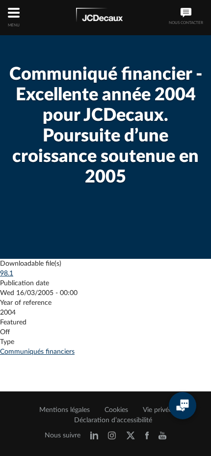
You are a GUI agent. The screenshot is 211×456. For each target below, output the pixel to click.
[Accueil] (99, 16)
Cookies (116, 410)
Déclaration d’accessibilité (113, 420)
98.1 (6, 273)
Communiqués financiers (37, 351)
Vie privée (157, 410)
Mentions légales (64, 410)
